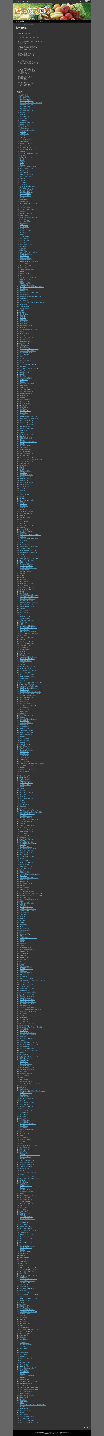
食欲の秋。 (23, 1337)
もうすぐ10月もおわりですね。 (29, 849)
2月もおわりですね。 (26, 668)
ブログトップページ (44, 21)
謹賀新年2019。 (24, 201)
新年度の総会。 (24, 1182)
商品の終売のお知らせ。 (27, 446)
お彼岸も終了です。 (26, 661)
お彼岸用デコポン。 (26, 484)
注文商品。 (23, 1209)
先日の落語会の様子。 (26, 1252)
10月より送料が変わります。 (28, 405)
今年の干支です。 (25, 974)
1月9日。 (22, 358)
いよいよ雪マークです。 (27, 829)
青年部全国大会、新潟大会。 (28, 843)
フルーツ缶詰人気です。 (27, 461)
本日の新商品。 (24, 1414)
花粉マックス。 (24, 480)
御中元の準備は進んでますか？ (29, 602)
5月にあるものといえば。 (27, 1160)
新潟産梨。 (23, 250)
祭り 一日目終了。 (26, 1064)
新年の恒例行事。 (25, 1257)
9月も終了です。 (25, 570)
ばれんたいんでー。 (26, 672)
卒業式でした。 (24, 932)
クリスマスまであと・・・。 (28, 1279)
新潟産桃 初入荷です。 (27, 1106)
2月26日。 (23, 178)
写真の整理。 (24, 1354)
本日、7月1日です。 (26, 610)
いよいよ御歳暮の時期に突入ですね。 (31, 1009)
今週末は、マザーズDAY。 (28, 1164)
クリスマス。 (24, 205)
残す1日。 (23, 537)
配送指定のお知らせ (26, 325)
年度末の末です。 (25, 779)
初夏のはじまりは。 (26, 1410)
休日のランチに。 (25, 1296)
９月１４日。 (24, 413)
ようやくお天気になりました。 (29, 349)
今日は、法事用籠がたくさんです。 (30, 1145)
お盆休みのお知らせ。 (26, 1081)
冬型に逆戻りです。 (26, 494)
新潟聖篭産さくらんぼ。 (27, 122)
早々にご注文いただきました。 (29, 337)
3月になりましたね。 (26, 176)
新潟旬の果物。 (24, 701)
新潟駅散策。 (24, 1401)
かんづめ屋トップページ (23, 21)
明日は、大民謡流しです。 (28, 1067)
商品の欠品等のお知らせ (27, 676)
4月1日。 (22, 165)
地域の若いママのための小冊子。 (30, 1155)
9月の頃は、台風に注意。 (27, 1069)
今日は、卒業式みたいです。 (28, 666)
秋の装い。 (23, 409)
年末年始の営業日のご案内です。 (30, 539)
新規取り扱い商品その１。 (28, 1002)
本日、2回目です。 (25, 118)
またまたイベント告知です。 (28, 1035)
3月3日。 (22, 498)
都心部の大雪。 (24, 951)
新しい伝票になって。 (26, 145)
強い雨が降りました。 (26, 618)
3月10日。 (23, 490)
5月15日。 (23, 905)
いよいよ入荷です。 (26, 1292)
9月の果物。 (23, 579)
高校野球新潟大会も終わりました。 (30, 1387)
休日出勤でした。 (25, 370)
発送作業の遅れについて (27, 814)
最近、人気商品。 (25, 740)
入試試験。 (23, 664)
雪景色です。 (24, 680)
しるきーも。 (24, 554)
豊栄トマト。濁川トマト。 (28, 143)
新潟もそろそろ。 (25, 728)
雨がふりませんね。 (26, 1139)
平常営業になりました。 (27, 300)
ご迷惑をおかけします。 (27, 984)
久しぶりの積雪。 (25, 196)
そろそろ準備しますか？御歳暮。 (30, 1294)
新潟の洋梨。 (24, 380)
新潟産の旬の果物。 (26, 283)
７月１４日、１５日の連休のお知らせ (31, 103)
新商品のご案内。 (25, 471)
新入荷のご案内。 (25, 339)
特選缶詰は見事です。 (26, 835)
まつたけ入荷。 (24, 1040)
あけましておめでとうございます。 (30, 810)
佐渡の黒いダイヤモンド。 (28, 389)
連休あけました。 (25, 885)
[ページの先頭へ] (88, 1427)
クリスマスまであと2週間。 (28, 992)
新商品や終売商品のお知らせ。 (29, 384)
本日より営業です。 (26, 360)
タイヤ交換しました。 (26, 1199)
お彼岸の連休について (26, 482)
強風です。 (23, 504)
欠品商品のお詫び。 (26, 990)
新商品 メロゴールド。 (27, 1234)
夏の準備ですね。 (25, 742)
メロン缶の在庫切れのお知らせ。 (30, 899)
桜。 (21, 773)
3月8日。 (22, 492)
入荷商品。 (23, 663)
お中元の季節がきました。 (28, 606)
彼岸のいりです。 (25, 785)
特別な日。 (23, 800)
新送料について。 (25, 401)
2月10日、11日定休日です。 (28, 186)
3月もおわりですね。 (26, 478)
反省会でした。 (24, 1343)
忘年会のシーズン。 (26, 1283)
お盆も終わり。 (24, 1079)
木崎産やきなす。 (25, 1120)
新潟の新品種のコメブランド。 (29, 550)
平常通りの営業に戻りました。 (29, 451)
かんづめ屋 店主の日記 (21, 24)
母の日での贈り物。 (26, 449)
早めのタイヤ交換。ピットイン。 (30, 1298)
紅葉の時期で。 (24, 227)
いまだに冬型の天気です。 (28, 351)
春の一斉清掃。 (24, 630)
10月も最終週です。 (26, 707)
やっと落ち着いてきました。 (28, 674)
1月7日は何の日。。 (26, 1263)
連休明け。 (23, 1170)
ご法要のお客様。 (25, 930)
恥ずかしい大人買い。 (26, 1197)
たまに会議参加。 (25, 761)
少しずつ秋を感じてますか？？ (29, 1050)
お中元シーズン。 (25, 881)
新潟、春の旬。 (24, 304)
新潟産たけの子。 (25, 1168)
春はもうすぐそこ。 (26, 1205)
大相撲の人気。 (24, 134)
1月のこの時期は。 (25, 194)
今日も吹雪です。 (25, 808)
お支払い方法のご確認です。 (28, 688)
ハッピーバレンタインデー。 (28, 1230)
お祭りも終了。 (24, 246)
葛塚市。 (22, 1143)
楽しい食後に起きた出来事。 (28, 1368)
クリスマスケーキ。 (26, 982)
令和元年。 (23, 151)
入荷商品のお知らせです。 (28, 188)
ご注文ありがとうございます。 (29, 1381)
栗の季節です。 (24, 397)
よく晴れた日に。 (25, 1308)
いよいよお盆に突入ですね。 (28, 424)
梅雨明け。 (23, 271)
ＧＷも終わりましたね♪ (27, 1416)
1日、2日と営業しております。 (29, 457)
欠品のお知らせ (24, 430)
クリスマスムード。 (26, 816)
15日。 (22, 542)
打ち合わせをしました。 (27, 1137)
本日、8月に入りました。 (27, 599)
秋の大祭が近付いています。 (28, 719)
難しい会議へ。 (24, 1114)
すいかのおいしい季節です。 (28, 632)
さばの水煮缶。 (24, 1089)
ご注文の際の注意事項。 (27, 511)
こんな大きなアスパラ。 (27, 1418)
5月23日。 (23, 136)
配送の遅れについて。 (26, 818)
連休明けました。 (25, 99)
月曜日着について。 (26, 463)
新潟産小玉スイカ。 (26, 124)
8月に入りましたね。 (26, 265)
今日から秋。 (24, 1085)
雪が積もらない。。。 (26, 969)
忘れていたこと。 (25, 757)
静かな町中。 (24, 298)
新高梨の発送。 (24, 232)
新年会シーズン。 (25, 957)
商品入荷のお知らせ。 (26, 341)
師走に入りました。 (26, 998)
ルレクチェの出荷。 (26, 378)
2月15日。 (23, 508)
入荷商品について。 (26, 366)
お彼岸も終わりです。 (26, 407)
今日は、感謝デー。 (26, 771)
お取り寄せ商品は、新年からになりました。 (33, 980)
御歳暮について (24, 690)
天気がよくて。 (24, 356)
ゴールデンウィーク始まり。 (28, 1172)
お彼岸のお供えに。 (26, 934)
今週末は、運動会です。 (27, 903)
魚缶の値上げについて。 (27, 174)
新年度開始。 (24, 924)
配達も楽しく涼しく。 (26, 1149)
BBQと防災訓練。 (25, 1366)
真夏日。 (22, 275)
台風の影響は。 (24, 581)
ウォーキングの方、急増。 (28, 1176)
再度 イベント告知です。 (28, 643)
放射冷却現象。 (24, 1286)
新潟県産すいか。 (25, 112)
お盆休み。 (23, 1377)
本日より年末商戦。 (26, 703)
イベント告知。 (24, 647)
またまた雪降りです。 (26, 353)
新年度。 (22, 159)
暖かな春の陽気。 (25, 354)
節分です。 (23, 515)
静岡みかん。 (24, 1255)
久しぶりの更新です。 (26, 126)
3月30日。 (23, 316)
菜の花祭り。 (24, 467)
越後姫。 (22, 1325)
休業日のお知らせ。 (26, 1054)
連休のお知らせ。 (25, 199)
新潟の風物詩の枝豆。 (26, 438)
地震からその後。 (25, 116)
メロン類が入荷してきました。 (29, 1195)
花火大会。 (23, 876)
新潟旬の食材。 (24, 395)
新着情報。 (23, 1407)
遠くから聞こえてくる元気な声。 (30, 633)
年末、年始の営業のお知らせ (28, 203)
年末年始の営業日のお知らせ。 (29, 1269)
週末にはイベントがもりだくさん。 (30, 292)
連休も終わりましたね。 (27, 399)
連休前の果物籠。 (25, 1046)
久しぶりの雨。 (24, 263)
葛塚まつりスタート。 (26, 1358)
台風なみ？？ (24, 1284)
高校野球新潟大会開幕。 (27, 105)
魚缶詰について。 (25, 294)
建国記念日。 (24, 955)
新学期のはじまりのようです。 (29, 416)
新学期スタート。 (25, 1362)
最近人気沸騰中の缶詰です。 (28, 628)
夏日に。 (22, 440)
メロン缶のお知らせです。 (28, 891)
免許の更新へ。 (24, 959)
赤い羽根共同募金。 (26, 1333)
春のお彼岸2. (24, 322)
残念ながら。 (24, 1036)
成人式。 (22, 198)
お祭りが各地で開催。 (26, 1073)
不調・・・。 (24, 225)
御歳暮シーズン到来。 (26, 213)
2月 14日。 (23, 794)
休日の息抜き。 (24, 1273)
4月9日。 (22, 1188)
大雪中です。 (24, 523)
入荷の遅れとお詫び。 (26, 821)
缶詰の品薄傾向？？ (26, 967)
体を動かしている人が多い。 (28, 769)
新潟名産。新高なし (26, 1314)
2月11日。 (23, 796)
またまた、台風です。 (26, 571)
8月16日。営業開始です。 (27, 589)
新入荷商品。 (24, 1013)
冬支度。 (22, 382)
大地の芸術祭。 (24, 1372)
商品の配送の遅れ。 (26, 106)
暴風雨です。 (24, 506)
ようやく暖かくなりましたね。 (29, 1178)
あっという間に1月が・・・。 (29, 190)
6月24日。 (23, 114)
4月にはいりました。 (26, 477)
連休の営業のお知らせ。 (27, 244)
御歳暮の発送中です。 (26, 372)
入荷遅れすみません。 (26, 517)
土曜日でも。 (24, 965)
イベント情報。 (24, 1029)
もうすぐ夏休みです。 (26, 101)
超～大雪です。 (24, 347)
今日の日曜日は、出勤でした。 (29, 595)
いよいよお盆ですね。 (26, 723)
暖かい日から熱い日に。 (27, 1162)
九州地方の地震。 (25, 649)
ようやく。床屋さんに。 (27, 1271)
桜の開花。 (23, 473)
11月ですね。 (24, 1317)
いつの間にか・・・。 (26, 914)
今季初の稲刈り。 (25, 1352)
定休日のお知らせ (25, 207)
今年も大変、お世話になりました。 (30, 535)
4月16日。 (23, 916)
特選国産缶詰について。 (27, 285)
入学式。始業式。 (25, 308)
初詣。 (22, 1265)
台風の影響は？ (24, 238)
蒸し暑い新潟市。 (25, 97)
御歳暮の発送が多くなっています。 (30, 692)
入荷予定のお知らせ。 (26, 841)
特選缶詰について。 (26, 128)
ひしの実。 (23, 1346)
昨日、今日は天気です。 (27, 697)
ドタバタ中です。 (25, 775)
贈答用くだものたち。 (26, 1005)
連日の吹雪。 (24, 519)
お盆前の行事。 (24, 725)
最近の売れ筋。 (24, 612)
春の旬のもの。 (24, 918)
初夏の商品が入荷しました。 (28, 442)
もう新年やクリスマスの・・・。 (30, 1023)
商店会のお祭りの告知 (26, 601)
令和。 (22, 163)
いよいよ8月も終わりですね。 (29, 252)
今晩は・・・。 (24, 1302)
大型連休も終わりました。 (28, 909)
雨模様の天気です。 (26, 254)
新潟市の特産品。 (25, 872)
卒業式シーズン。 (25, 781)
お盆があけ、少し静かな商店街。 (30, 418)
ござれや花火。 (24, 1370)
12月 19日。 (24, 540)
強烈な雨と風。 (24, 387)
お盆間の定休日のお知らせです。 (30, 261)
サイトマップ (79, 1)
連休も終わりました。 (26, 1025)
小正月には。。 (24, 1259)
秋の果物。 (23, 1356)
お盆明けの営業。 (25, 258)
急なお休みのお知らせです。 (28, 167)
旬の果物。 (23, 736)
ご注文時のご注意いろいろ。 (28, 670)
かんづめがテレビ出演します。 (29, 686)
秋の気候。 (23, 415)
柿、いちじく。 (24, 242)
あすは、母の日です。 (26, 907)
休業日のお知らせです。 (27, 168)
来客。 (22, 1403)
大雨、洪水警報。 (25, 889)
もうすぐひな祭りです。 (27, 500)
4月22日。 (23, 1180)
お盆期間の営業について (27, 426)
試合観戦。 (23, 1141)
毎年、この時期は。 (26, 221)
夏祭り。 (22, 1374)
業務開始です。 (24, 1052)
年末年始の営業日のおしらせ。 (29, 364)
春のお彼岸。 (24, 323)
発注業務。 (23, 1087)
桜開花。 (22, 310)
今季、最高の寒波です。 (27, 798)
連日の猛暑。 (24, 267)
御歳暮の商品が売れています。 (29, 552)
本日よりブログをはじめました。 (30, 1422)
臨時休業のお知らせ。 (26, 1383)
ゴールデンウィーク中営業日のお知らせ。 (32, 763)
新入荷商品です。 (25, 746)
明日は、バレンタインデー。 (28, 509)
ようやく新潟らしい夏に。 (28, 1102)
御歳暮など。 (24, 1277)
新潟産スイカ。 (24, 281)
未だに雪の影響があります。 (28, 949)
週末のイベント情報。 (26, 1038)
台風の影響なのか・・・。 (28, 391)
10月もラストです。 (26, 230)
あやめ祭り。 (24, 1399)
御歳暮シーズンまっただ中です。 (30, 546)
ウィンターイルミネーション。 (29, 705)
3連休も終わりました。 (27, 866)
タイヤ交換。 (24, 833)
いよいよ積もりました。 (27, 1281)
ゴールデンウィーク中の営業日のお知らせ (32, 302)
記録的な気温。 (24, 256)
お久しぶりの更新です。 (27, 1203)
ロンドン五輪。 (24, 1385)
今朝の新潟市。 (24, 1261)
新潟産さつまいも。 (26, 1300)
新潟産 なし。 (24, 713)
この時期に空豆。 (25, 1222)
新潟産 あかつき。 (26, 1093)
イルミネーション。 (26, 986)
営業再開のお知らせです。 (28, 715)
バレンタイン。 (24, 953)
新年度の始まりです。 (26, 314)
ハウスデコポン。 (25, 1253)
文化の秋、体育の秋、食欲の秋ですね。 (32, 1027)
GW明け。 (23, 639)
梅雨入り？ (23, 624)
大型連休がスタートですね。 (28, 911)
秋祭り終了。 (24, 573)
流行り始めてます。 (26, 804)
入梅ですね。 (24, 622)
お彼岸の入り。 (24, 170)
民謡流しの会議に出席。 (27, 1129)
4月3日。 (22, 312)
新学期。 (22, 577)
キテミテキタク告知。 (26, 1391)
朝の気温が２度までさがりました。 (30, 558)
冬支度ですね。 (24, 1021)
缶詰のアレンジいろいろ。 (28, 620)
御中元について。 (25, 273)
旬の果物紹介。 (24, 678)
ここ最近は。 (24, 182)
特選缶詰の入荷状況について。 (29, 329)
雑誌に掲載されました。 (27, 604)
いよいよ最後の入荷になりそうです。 (31, 812)
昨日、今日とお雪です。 (27, 525)
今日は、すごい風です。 (27, 641)
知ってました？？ (25, 1236)
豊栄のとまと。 (24, 291)
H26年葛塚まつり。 (26, 868)
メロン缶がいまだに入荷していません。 (32, 893)
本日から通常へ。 (25, 529)
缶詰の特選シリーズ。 (26, 157)
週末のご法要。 (24, 752)
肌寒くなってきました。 (27, 709)
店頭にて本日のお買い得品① (28, 1312)
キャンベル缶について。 (27, 130)
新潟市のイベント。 (26, 1186)
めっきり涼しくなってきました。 (30, 874)
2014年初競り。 (24, 976)
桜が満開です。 (24, 155)
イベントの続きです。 (26, 1327)
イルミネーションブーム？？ (28, 1275)
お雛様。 (22, 942)
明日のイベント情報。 (26, 1331)
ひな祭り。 (23, 788)
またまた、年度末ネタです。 (28, 657)
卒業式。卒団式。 (25, 486)
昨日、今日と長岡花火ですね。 (29, 597)
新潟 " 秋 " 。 (26, 562)
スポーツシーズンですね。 (28, 856)
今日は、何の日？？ (26, 1248)
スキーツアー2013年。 (26, 1238)
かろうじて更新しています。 (28, 994)
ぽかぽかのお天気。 (26, 1201)
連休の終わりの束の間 (26, 453)
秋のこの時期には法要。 (27, 1310)
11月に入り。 (24, 229)
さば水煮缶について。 (26, 973)
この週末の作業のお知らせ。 (28, 839)
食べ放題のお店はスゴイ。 (28, 1191)
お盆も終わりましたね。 (27, 880)
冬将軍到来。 (24, 211)
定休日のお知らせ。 (26, 240)
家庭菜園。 (23, 1159)
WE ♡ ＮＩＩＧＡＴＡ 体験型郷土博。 (33, 1405)
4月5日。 (22, 161)
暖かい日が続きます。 (26, 141)
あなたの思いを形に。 (26, 1323)
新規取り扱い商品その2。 (27, 1000)
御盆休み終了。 (24, 721)
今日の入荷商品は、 (26, 1104)
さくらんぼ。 (24, 635)
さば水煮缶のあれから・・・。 (29, 1056)
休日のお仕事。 (24, 1118)
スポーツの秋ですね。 (26, 236)
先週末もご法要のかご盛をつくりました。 (32, 895)
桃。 (21, 614)
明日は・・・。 (24, 496)
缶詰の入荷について (26, 645)
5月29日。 (23, 132)
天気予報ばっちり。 (26, 465)
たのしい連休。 (24, 1335)
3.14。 (22, 936)
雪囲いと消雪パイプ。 (26, 215)
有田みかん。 (24, 1319)
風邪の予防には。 (25, 1290)
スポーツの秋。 (24, 711)
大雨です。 (23, 1077)
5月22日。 (23, 137)
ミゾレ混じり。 (24, 1019)
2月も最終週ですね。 (26, 947)
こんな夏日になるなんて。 (28, 765)
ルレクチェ (23, 556)
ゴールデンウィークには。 (28, 1166)
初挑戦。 (22, 1250)
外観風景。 (23, 1315)
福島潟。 (22, 1174)
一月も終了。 (24, 963)
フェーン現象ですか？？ (27, 139)
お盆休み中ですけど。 (26, 260)
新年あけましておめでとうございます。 (32, 682)
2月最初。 (23, 802)
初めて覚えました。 (26, 744)
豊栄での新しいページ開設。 (28, 1011)
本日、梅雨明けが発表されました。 (30, 1389)
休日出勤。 (23, 1151)
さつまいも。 (24, 223)
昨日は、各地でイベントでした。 (30, 1044)
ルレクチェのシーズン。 (27, 1015)
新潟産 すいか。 (25, 901)
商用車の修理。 (24, 1397)
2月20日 (22, 180)
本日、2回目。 (24, 1348)
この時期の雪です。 (26, 306)
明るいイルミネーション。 (28, 792)
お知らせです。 (24, 717)
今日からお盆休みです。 (27, 422)
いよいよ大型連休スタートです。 (30, 153)
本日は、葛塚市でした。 (27, 1098)
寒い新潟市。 (24, 376)
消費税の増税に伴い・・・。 (28, 938)
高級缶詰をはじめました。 (28, 996)
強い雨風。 (23, 608)
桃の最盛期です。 (25, 726)
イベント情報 (24, 1224)
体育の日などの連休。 (26, 566)
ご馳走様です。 (24, 759)
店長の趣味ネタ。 (25, 897)
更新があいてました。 (26, 1058)
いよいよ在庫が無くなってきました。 (31, 1083)
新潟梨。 (22, 234)
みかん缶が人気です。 (26, 333)
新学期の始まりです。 (26, 475)
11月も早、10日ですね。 (27, 560)
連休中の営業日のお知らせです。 (30, 217)
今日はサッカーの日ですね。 (28, 277)
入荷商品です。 (24, 756)
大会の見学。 (24, 1128)
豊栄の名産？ (24, 1408)
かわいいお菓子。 (25, 1157)
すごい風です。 (24, 335)
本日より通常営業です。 (27, 420)
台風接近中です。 (25, 411)
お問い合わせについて (26, 831)
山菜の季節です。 (25, 912)
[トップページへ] (84, 1427)
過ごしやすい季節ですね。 (28, 626)
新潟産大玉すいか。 (26, 616)
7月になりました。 (25, 108)
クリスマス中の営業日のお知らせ (30, 368)
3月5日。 (22, 331)
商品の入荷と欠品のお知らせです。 (30, 694)
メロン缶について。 (26, 928)
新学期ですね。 (24, 920)
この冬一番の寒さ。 (26, 847)
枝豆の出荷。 (24, 289)
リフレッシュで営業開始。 (28, 1376)
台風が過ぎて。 (24, 248)
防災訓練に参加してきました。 (29, 878)
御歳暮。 (22, 374)
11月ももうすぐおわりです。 (28, 695)
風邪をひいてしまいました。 (28, 988)
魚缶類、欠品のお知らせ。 (28, 209)
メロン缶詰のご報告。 (26, 1217)
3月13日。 (23, 327)
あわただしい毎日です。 (27, 862)
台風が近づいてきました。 (28, 1033)
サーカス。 (23, 1135)
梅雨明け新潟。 (24, 95)
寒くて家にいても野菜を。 (28, 1004)
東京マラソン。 (24, 790)
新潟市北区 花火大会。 (27, 583)
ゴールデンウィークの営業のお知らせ (31, 459)
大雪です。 (23, 823)
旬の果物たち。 (24, 806)
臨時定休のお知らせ (26, 734)
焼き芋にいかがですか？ (27, 1207)
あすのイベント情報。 (26, 1228)
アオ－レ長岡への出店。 (27, 1395)
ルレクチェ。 (24, 219)
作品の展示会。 (24, 1060)
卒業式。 (22, 787)
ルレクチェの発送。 (26, 548)
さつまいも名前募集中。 (27, 637)
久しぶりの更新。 (25, 1075)
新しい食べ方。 (24, 1364)
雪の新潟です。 (24, 527)
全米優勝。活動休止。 (26, 192)
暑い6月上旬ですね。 (26, 750)
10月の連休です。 (25, 403)
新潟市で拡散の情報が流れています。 (31, 296)
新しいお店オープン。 (26, 699)
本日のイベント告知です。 (28, 1048)
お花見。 (22, 469)
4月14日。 (23, 651)
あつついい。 (24, 1116)
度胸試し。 (23, 971)
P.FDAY (22, 502)
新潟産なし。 (24, 858)
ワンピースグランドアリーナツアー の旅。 (33, 1091)
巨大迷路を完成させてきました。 (30, 1329)
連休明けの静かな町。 (26, 149)
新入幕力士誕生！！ (26, 455)
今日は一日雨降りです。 (27, 110)
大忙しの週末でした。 (26, 1097)
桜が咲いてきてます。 (26, 653)
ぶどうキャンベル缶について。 (29, 147)
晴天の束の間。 (24, 521)
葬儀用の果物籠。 (25, 1379)
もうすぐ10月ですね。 (26, 1345)
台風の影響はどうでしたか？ (28, 1042)
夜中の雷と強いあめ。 (26, 852)
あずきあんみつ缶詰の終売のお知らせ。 (32, 287)
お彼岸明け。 (24, 320)
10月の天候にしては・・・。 (28, 568)
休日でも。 (23, 1100)
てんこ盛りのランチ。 (26, 1190)
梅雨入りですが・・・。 (27, 432)
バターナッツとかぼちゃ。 (28, 1288)
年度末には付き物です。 (27, 659)
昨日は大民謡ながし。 (26, 1066)
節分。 (22, 961)
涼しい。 (22, 1350)
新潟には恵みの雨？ (26, 1393)
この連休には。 (24, 1232)
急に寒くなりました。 (26, 748)
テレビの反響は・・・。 (27, 1246)
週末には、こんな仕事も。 (28, 1420)
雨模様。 (22, 444)
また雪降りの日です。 (26, 343)
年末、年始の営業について (28, 684)
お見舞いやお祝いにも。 (27, 587)
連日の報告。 (24, 1071)
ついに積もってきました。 (28, 825)
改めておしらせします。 (27, 732)
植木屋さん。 (24, 1339)
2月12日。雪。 (24, 184)
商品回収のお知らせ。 (26, 393)
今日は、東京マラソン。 (27, 1219)
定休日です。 (24, 591)
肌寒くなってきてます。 (27, 850)
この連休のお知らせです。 (28, 269)
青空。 (22, 1360)
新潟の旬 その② (25, 279)
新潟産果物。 (24, 1017)
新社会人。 (23, 655)
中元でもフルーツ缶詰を (27, 434)
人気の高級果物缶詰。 (26, 513)
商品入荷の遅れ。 (25, 777)
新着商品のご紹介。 (26, 1226)
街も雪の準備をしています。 (28, 544)
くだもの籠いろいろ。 (26, 783)
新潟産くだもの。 (25, 837)
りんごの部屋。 (24, 1211)
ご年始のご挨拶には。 (26, 531)
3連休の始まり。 (25, 385)
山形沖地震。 (24, 120)
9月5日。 (22, 575)
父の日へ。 (23, 436)
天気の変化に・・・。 (26, 447)
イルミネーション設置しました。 (30, 819)
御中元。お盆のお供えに (27, 428)
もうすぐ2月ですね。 (26, 1242)
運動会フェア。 (24, 754)
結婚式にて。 (24, 943)
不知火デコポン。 (25, 1213)
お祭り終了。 (24, 1062)
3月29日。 (23, 318)
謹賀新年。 (23, 362)
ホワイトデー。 (24, 172)
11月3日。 (23, 845)
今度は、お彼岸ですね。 (27, 864)
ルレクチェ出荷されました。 (28, 1007)
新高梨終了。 (24, 1031)
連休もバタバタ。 (25, 1108)
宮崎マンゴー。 (24, 1153)
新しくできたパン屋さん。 (28, 1124)
